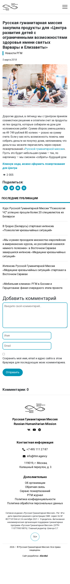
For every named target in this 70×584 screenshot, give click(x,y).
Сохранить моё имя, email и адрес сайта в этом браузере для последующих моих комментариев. (34, 360)
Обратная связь (35, 487)
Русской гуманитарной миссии (44, 149)
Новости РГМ (13, 53)
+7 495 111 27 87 (37, 449)
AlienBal (44, 556)
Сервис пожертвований (35, 491)
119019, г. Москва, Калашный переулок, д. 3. (35, 465)
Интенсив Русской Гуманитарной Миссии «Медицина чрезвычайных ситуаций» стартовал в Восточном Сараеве (34, 270)
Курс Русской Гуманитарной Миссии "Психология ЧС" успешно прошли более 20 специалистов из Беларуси (34, 212)
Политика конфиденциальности (35, 499)
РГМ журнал (35, 495)
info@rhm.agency (37, 456)
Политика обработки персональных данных (35, 503)
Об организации (35, 482)
